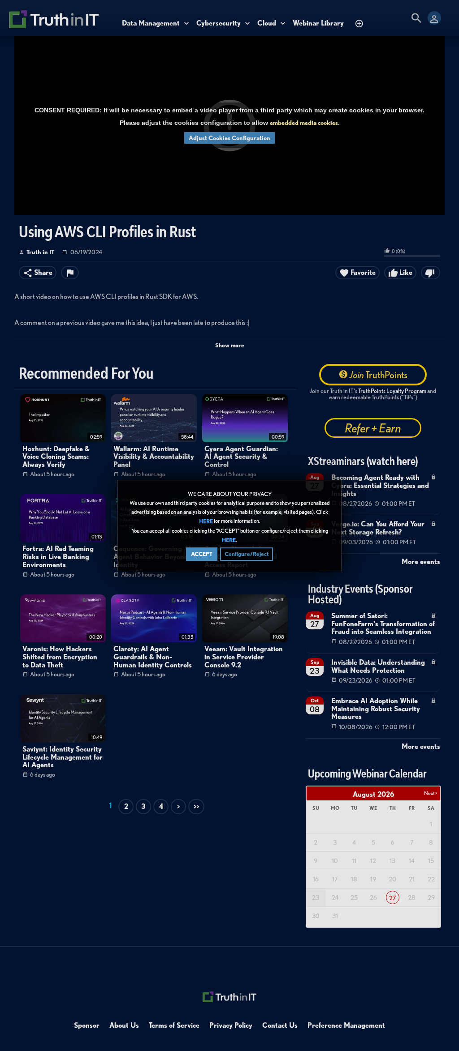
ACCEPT (201, 554)
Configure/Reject (246, 554)
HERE (206, 521)
